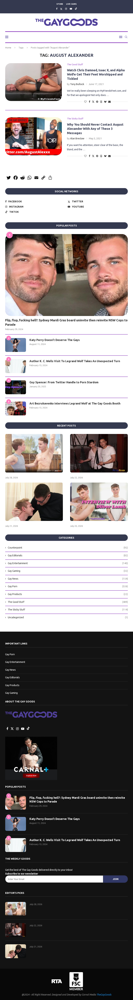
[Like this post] (85, 101)
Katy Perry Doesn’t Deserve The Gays (54, 339)
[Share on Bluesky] (105, 101)
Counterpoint (68, 547)
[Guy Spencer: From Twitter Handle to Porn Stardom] (15, 387)
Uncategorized (68, 617)
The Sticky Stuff (68, 609)
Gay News (68, 578)
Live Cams (71, 4)
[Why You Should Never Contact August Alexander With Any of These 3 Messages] (33, 136)
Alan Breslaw (77, 138)
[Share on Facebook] (89, 101)
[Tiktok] (76, 8)
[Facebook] (56, 8)
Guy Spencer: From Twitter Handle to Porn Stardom (64, 382)
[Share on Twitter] (93, 101)
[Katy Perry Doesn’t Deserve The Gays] (15, 345)
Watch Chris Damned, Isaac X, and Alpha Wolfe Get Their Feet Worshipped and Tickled (96, 74)
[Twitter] (61, 8)
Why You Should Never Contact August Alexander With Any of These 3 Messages (95, 129)
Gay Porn (68, 586)
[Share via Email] (109, 101)
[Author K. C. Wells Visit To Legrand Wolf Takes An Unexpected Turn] (15, 366)
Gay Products (68, 594)
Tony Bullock (77, 84)
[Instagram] (66, 8)
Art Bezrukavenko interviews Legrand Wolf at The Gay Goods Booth (74, 403)
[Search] (126, 37)
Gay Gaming (68, 570)
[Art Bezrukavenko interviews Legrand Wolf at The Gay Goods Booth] (15, 408)
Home (8, 47)
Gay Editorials (68, 555)
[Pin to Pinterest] (97, 101)
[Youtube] (71, 8)
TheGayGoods (103, 994)
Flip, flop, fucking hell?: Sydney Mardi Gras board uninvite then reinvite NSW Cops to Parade (66, 322)
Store (59, 4)
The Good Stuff (68, 602)
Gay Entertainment (68, 563)
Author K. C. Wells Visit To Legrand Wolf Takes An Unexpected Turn (74, 361)
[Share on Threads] (101, 101)
